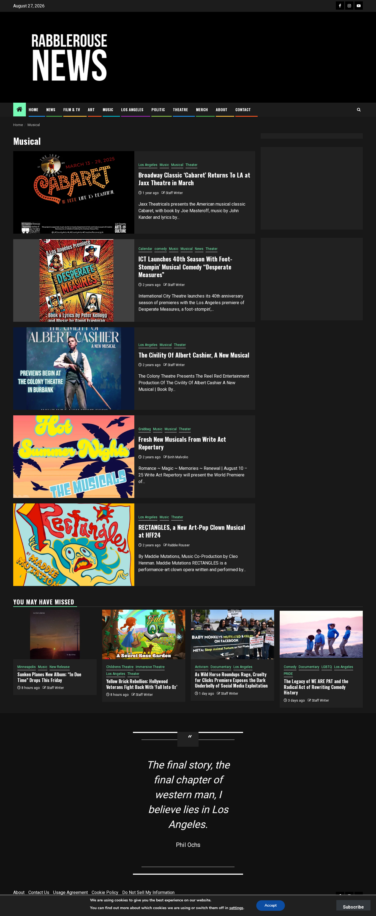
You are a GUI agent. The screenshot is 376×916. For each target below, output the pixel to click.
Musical (177, 165)
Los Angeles (132, 109)
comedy (160, 249)
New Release (60, 667)
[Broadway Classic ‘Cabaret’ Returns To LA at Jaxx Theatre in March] (73, 192)
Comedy (290, 667)
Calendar (145, 249)
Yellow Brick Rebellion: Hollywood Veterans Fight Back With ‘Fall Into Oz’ (141, 684)
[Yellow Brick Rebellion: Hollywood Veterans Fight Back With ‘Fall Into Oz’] (144, 634)
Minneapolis (26, 667)
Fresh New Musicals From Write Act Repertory (182, 443)
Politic (158, 109)
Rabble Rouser (179, 545)
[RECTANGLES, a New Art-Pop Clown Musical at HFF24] (73, 544)
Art (91, 109)
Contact (243, 109)
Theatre (180, 109)
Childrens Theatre (119, 667)
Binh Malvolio (178, 457)
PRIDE (288, 674)
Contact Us (38, 892)
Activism (201, 667)
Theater (191, 165)
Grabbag (144, 429)
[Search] (358, 109)
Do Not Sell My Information (148, 892)
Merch (202, 109)
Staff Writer (174, 193)
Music (108, 109)
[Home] (20, 110)
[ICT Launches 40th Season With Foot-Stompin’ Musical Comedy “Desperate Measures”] (73, 280)
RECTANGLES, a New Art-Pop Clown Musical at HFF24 (191, 531)
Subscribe (353, 907)
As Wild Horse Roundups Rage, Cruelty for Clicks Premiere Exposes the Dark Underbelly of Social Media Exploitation (231, 680)
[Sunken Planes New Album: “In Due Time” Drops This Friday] (55, 634)
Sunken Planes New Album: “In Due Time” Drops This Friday (49, 677)
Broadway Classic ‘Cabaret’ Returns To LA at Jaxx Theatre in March (194, 178)
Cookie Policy (105, 892)
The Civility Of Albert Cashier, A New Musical (193, 354)
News (50, 109)
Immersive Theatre (150, 667)
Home (33, 109)
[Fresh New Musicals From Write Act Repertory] (73, 456)
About (221, 109)
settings (236, 907)
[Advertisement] (247, 57)
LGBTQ (326, 667)
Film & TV (71, 109)
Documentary (221, 667)
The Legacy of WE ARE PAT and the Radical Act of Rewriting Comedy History (316, 687)
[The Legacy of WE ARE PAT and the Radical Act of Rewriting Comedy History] (321, 634)
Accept (271, 905)
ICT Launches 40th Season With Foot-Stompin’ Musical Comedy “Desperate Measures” (185, 266)
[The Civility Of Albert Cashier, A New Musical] (73, 368)
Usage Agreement (70, 892)
